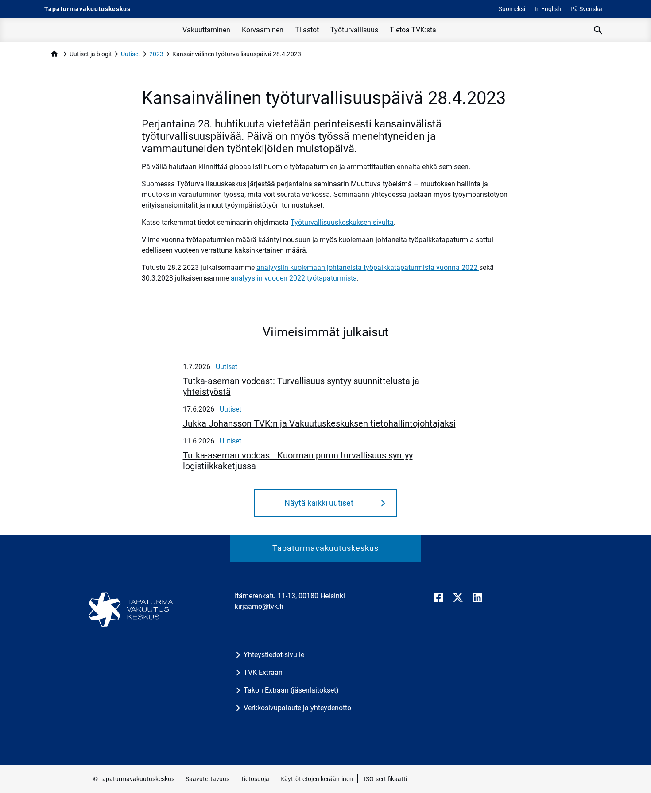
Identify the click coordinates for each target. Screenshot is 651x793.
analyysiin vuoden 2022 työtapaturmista (294, 278)
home (54, 54)
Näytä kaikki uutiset (318, 503)
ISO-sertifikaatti (385, 778)
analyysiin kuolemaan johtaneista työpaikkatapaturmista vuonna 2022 (367, 267)
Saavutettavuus (207, 778)
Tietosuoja (254, 778)
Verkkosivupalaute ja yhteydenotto (297, 708)
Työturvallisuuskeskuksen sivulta (342, 222)
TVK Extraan (263, 672)
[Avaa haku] (598, 30)
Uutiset (130, 54)
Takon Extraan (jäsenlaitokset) (291, 690)
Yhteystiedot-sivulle (274, 655)
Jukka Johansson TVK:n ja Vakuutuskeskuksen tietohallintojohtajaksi (319, 423)
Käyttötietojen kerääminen (316, 778)
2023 (156, 54)
